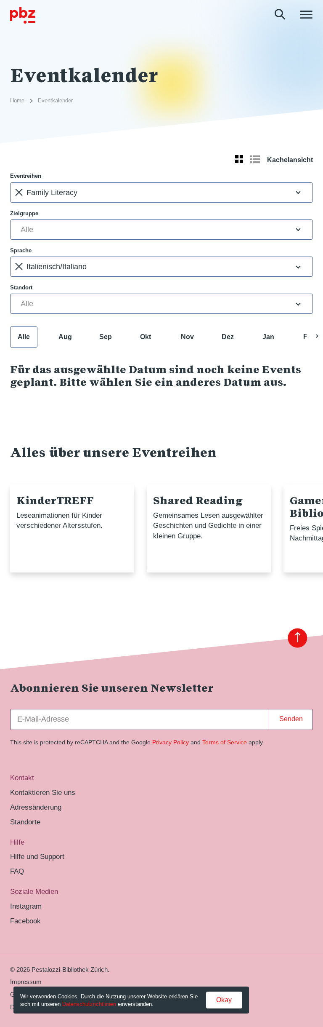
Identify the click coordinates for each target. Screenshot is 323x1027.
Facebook (25, 921)
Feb (309, 336)
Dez (228, 336)
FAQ (17, 871)
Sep (105, 336)
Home (17, 100)
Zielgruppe (24, 213)
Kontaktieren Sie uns (42, 793)
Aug (65, 336)
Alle (24, 336)
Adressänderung (35, 807)
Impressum (26, 982)
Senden (291, 718)
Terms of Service (224, 742)
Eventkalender (55, 100)
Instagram (26, 906)
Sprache (21, 250)
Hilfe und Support (37, 857)
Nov (187, 336)
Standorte (25, 822)
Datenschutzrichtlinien (89, 1004)
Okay (224, 999)
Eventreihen (25, 176)
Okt (145, 336)
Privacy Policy (170, 742)
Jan (268, 336)
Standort (21, 287)
